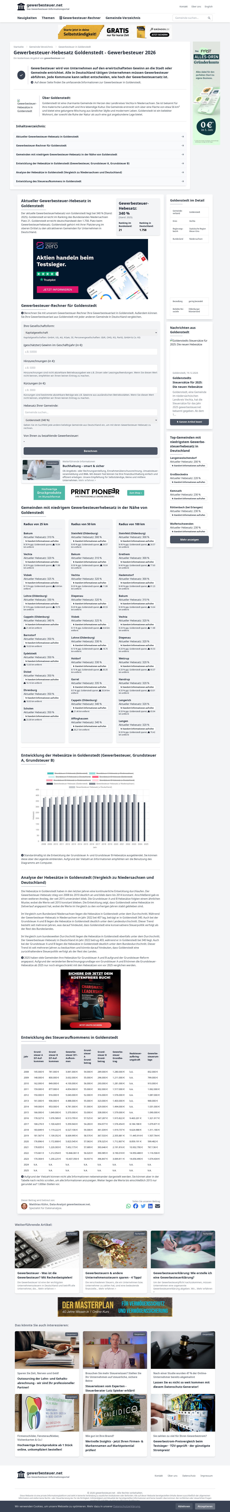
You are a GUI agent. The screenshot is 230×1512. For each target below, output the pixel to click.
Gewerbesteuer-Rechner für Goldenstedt (41, 145)
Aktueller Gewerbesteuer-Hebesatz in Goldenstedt (47, 136)
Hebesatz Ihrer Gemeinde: (41, 405)
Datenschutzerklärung (126, 1506)
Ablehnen (184, 1506)
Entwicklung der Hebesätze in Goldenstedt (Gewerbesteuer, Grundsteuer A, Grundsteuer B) (72, 163)
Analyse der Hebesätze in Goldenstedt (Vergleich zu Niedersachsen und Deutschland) (69, 172)
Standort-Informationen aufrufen (43, 541)
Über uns (196, 6)
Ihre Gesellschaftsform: (39, 326)
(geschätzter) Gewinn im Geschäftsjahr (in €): (53, 345)
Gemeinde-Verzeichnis (123, 18)
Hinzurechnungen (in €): (39, 361)
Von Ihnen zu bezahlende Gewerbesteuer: (51, 436)
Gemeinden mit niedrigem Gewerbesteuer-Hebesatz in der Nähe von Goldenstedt (66, 154)
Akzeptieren (205, 1506)
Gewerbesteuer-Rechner (81, 18)
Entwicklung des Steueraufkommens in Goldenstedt (48, 181)
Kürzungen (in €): (35, 383)
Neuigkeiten (27, 18)
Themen (48, 18)
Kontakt (184, 6)
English (209, 6)
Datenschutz (189, 1475)
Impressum (207, 1475)
